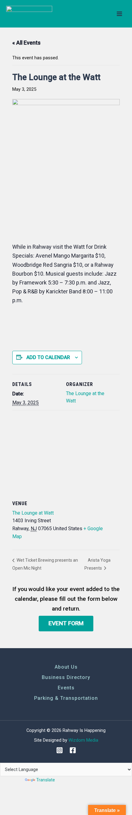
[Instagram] (59, 750)
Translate (45, 780)
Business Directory (66, 677)
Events (66, 688)
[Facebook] (72, 750)
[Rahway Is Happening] (29, 14)
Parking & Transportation (66, 698)
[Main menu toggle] (119, 13)
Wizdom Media (83, 740)
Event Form (66, 623)
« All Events (26, 42)
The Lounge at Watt (33, 513)
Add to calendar (48, 357)
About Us (66, 667)
